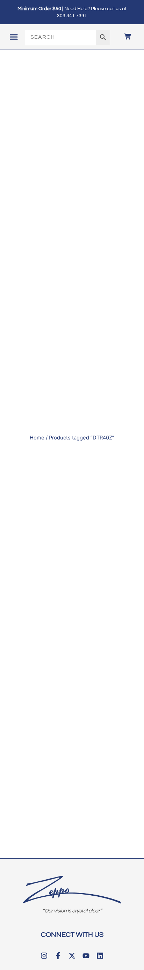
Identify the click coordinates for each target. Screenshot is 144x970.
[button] (13, 37)
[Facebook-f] (58, 955)
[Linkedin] (99, 955)
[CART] (124, 36)
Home (37, 438)
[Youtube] (85, 955)
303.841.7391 (72, 15)
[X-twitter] (72, 955)
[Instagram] (44, 955)
